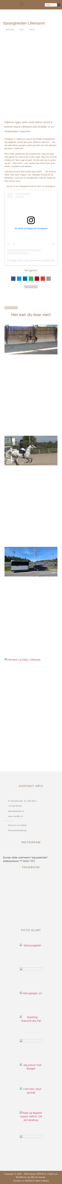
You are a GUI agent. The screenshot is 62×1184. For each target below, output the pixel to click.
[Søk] (58, 5)
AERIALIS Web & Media (37, 1181)
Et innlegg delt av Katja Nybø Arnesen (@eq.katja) (31, 260)
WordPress (21, 1177)
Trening (31, 29)
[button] (22, 3)
